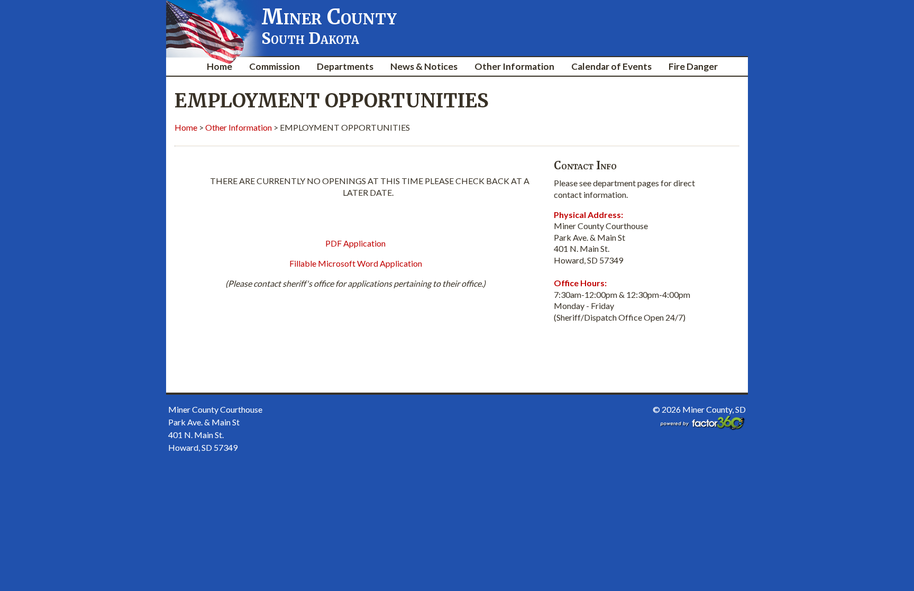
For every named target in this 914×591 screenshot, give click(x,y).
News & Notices (424, 66)
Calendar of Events (611, 66)
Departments (345, 66)
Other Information (514, 66)
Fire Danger (693, 66)
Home (219, 66)
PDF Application (355, 243)
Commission (274, 66)
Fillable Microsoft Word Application (355, 263)
